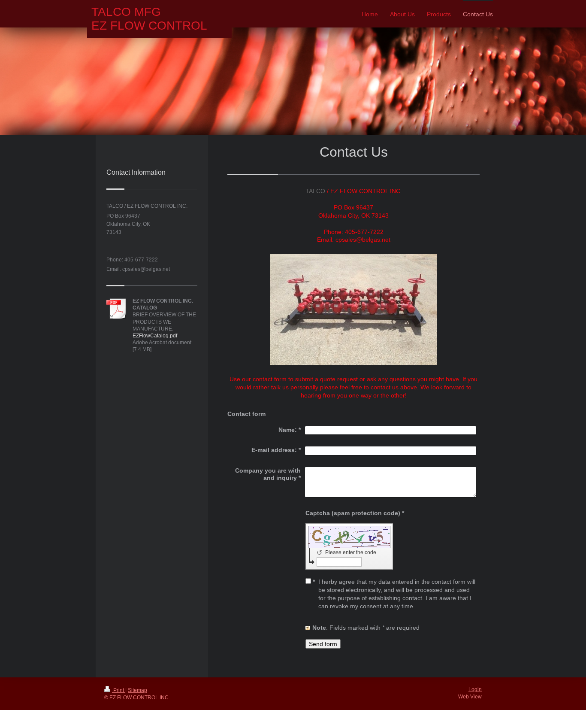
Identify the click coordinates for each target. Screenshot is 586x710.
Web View (470, 697)
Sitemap (137, 690)
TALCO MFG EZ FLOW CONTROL (149, 18)
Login (475, 689)
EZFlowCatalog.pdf (155, 336)
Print (118, 690)
